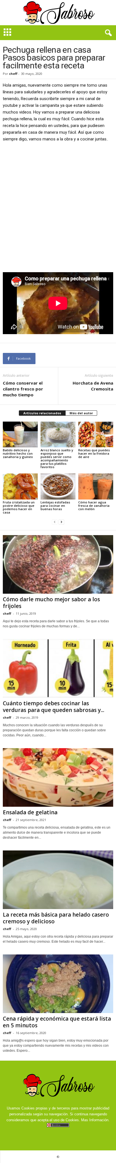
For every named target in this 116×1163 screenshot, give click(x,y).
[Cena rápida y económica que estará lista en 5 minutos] (58, 983)
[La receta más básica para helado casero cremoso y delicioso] (58, 879)
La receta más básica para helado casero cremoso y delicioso (56, 918)
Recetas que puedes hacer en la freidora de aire (94, 453)
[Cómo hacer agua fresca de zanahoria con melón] (95, 486)
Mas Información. (95, 1120)
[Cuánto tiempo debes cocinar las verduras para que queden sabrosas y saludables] (58, 668)
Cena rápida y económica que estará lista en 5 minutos (57, 1022)
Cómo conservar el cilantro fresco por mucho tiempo (23, 388)
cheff (13, 73)
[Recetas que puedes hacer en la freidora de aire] (95, 435)
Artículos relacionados (42, 413)
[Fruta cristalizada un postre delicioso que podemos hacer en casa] (20, 486)
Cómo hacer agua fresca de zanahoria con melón (94, 505)
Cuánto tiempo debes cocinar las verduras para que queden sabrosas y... (53, 707)
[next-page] (61, 522)
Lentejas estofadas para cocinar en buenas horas (55, 505)
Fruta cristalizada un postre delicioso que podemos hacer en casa (19, 507)
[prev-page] (54, 522)
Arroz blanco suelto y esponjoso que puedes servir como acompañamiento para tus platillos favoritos (57, 458)
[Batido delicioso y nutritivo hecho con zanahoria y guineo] (20, 435)
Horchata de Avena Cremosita (93, 386)
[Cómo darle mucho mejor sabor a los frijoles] (58, 564)
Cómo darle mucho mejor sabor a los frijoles (51, 603)
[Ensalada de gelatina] (58, 777)
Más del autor (81, 413)
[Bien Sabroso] (58, 12)
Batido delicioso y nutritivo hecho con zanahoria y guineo (18, 453)
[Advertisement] (58, 207)
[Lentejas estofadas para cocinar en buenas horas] (58, 486)
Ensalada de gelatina (30, 812)
